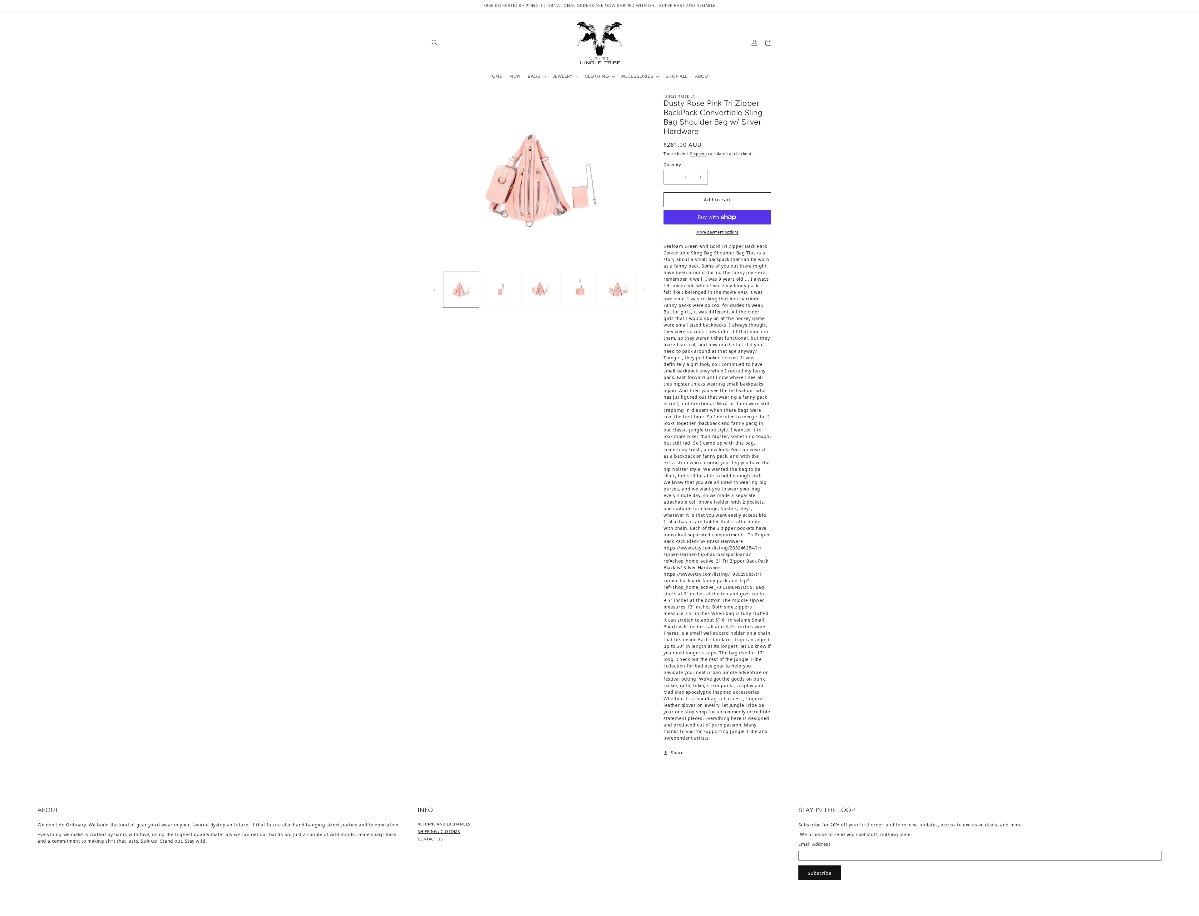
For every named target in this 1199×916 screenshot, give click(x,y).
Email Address (814, 844)
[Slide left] (435, 290)
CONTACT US (430, 839)
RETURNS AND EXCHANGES (444, 824)
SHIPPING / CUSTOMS (439, 831)
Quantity (672, 164)
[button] (435, 43)
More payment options (717, 232)
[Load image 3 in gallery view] (539, 290)
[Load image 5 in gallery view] (618, 290)
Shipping (698, 153)
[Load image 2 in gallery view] (500, 290)
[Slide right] (644, 290)
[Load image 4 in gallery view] (578, 290)
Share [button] (677, 753)
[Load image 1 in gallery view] (461, 290)
